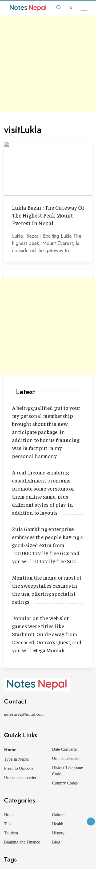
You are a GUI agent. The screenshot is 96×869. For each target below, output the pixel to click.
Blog (56, 842)
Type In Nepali (16, 759)
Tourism (11, 833)
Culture (58, 814)
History (58, 833)
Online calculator (66, 758)
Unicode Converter (20, 777)
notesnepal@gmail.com (23, 714)
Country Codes (65, 783)
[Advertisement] (48, 64)
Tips (7, 824)
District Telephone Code (67, 770)
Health (57, 824)
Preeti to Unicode (18, 768)
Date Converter (65, 749)
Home (10, 749)
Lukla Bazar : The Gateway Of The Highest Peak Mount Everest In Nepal (48, 215)
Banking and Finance (22, 842)
